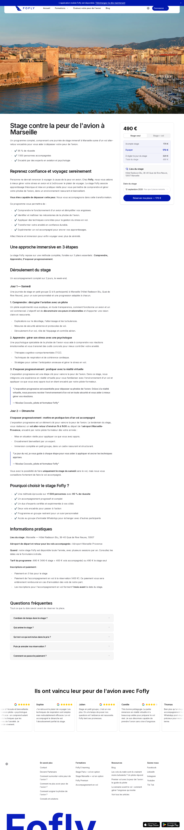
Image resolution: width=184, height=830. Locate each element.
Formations (60, 8)
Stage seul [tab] (135, 136)
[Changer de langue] (148, 8)
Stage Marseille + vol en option (89, 776)
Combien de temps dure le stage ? (30, 618)
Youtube (151, 780)
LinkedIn (151, 772)
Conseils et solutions (49, 799)
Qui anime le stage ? (23, 627)
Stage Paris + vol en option (88, 772)
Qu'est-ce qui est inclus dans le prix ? (32, 637)
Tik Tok (150, 785)
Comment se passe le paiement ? (29, 655)
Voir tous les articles (120, 794)
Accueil (46, 8)
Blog (108, 8)
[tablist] (147, 135)
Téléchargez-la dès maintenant (110, 3)
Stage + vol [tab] (158, 136)
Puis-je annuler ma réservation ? (29, 646)
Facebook (151, 767)
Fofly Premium (82, 780)
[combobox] (147, 189)
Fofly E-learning (83, 767)
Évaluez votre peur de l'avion (87, 8)
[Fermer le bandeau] (181, 3)
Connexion (159, 8)
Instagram (151, 776)
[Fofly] (25, 8)
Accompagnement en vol (87, 785)
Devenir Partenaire (48, 772)
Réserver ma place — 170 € (147, 198)
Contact (43, 767)
